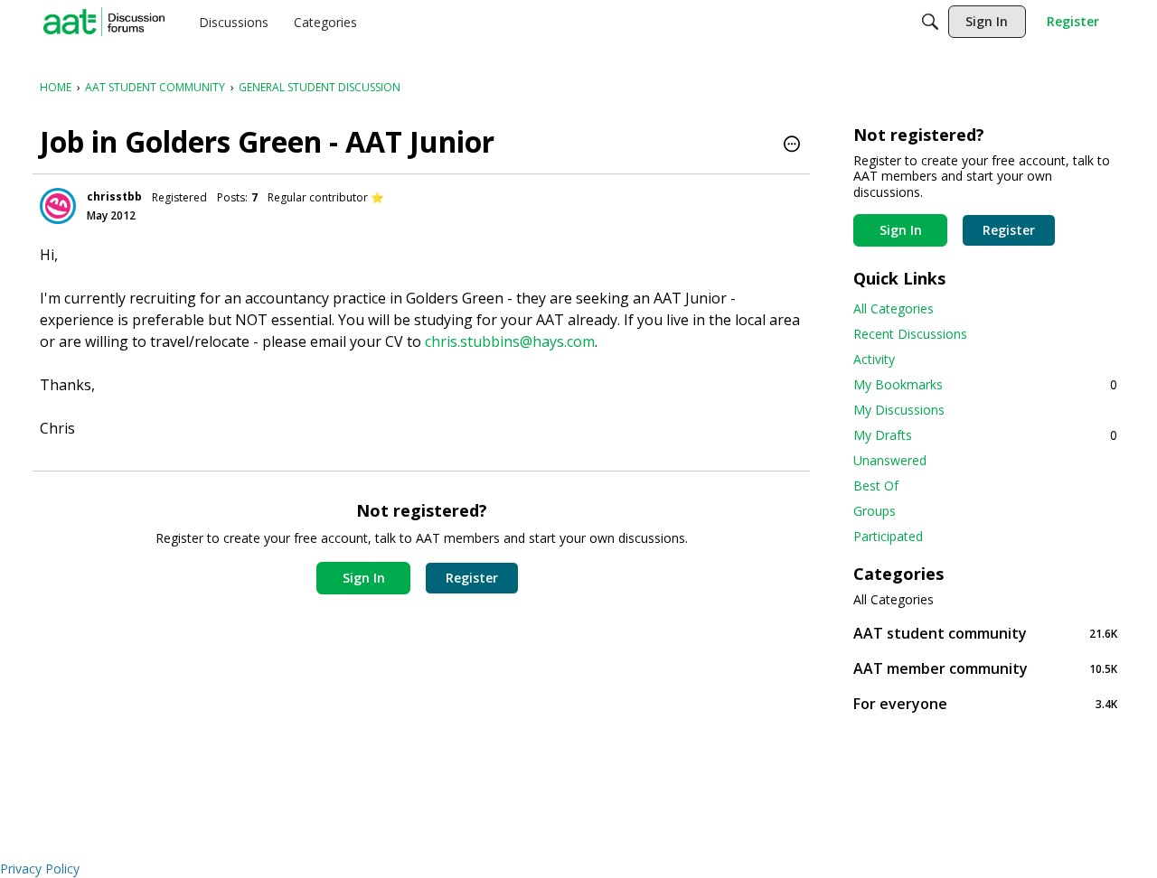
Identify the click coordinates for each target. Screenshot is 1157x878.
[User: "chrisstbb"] (58, 206)
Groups (874, 510)
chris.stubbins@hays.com (510, 341)
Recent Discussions (910, 333)
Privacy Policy (40, 868)
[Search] (930, 21)
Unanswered (890, 460)
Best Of (875, 485)
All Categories (893, 308)
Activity (874, 359)
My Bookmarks (985, 384)
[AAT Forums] (104, 21)
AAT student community (985, 632)
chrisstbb (114, 196)
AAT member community (985, 667)
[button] (792, 145)
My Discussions (899, 409)
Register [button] (472, 577)
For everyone (985, 703)
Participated (888, 536)
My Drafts (985, 435)
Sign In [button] (364, 577)
